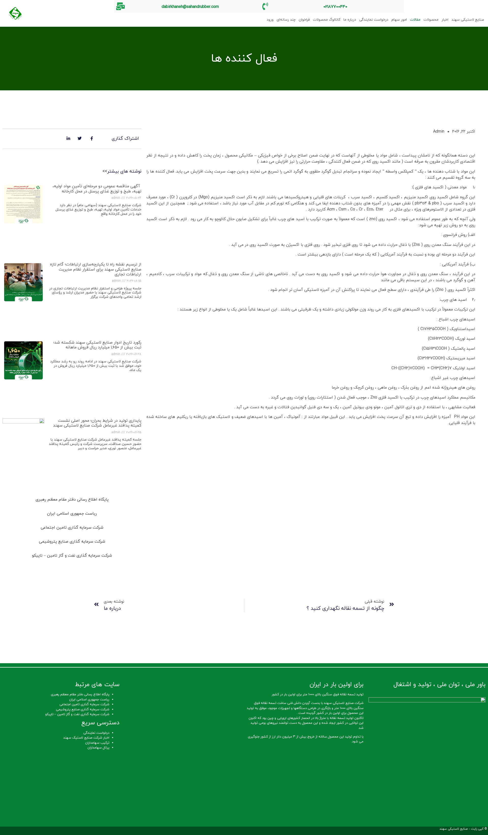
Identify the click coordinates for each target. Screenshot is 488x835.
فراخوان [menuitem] (304, 19)
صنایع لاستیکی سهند (453, 829)
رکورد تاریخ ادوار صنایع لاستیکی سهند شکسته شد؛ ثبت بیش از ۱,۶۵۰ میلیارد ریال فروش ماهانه (97, 345)
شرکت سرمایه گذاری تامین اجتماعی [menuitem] (72, 527)
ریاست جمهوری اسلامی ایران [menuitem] (72, 513)
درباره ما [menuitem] (349, 19)
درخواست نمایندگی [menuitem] (373, 19)
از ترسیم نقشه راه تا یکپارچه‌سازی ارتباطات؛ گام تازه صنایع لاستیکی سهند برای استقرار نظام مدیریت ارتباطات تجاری (95, 269)
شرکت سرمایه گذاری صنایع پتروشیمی (82, 709)
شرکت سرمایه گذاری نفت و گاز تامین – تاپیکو (77, 714)
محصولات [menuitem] (430, 19)
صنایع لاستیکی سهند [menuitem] (467, 19)
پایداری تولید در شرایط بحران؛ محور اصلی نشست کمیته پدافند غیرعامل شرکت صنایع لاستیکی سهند (97, 423)
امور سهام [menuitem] (399, 19)
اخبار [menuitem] (444, 19)
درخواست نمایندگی (96, 733)
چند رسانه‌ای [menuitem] (286, 19)
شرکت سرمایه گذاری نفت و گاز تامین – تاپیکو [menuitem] (72, 555)
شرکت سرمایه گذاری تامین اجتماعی (84, 704)
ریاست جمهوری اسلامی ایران (89, 699)
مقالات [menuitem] (415, 19)
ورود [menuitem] (270, 19)
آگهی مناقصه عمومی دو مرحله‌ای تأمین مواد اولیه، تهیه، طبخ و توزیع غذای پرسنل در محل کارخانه (97, 188)
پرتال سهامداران (98, 747)
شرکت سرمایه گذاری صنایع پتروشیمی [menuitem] (72, 541)
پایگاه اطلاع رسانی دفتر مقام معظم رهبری (80, 694)
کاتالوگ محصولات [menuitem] (326, 19)
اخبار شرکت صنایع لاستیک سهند (86, 737)
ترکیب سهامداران (97, 743)
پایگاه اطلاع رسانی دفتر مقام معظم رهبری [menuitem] (72, 499)
